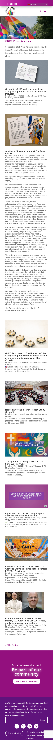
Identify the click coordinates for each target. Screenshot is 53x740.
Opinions (8, 98)
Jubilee (41, 157)
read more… (11, 107)
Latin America (10, 159)
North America (21, 159)
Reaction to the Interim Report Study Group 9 (25, 410)
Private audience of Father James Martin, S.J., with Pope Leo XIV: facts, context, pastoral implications (25, 620)
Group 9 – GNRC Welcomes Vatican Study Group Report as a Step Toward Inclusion (25, 91)
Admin (10, 96)
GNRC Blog (42, 96)
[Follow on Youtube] (11, 4)
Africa (38, 155)
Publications (10, 161)
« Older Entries (11, 645)
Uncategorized (21, 161)
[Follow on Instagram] (16, 4)
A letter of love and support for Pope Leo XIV (25, 152)
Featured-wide (31, 96)
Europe (14, 157)
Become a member (26, 681)
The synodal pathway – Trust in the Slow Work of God (24, 462)
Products (43, 159)
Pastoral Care (21, 520)
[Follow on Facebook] (7, 4)
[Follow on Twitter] (23, 726)
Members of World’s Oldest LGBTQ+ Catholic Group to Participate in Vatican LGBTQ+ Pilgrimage (26, 568)
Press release (18, 98)
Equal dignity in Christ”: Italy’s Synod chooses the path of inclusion (24, 514)
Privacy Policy (14, 733)
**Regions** (30, 155)
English (33, 4)
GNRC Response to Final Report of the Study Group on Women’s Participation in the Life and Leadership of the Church (26, 357)
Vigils (30, 161)
